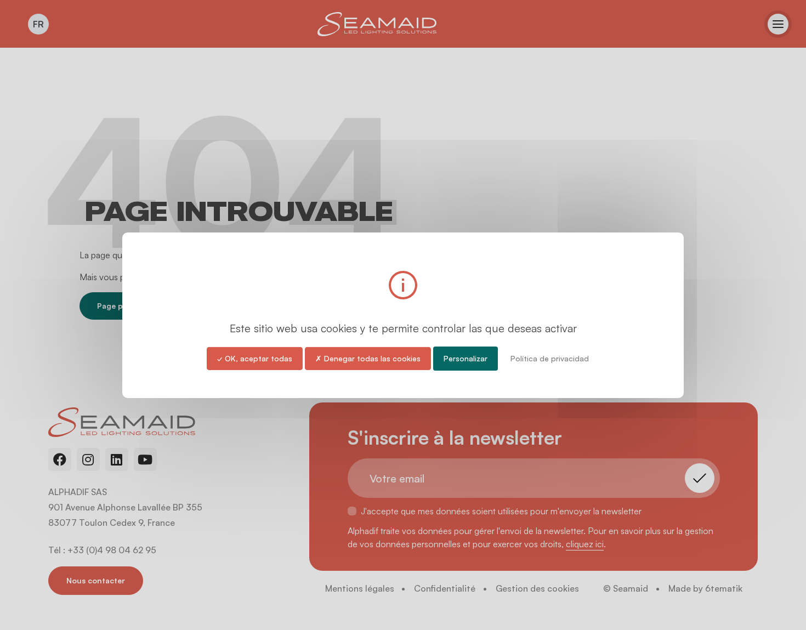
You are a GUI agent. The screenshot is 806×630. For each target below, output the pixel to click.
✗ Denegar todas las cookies (368, 357)
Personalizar (465, 357)
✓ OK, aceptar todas (254, 357)
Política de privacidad (549, 357)
